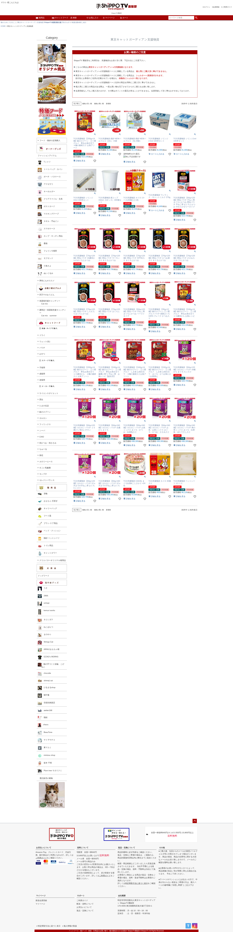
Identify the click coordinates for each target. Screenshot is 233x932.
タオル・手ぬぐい (50, 221)
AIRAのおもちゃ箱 (50, 649)
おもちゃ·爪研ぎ (50, 501)
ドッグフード (43, 576)
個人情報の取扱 (70, 926)
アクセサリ (47, 184)
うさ (44, 588)
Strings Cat (47, 642)
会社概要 (122, 895)
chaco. (45, 724)
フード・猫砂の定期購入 (50, 140)
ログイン (207, 7)
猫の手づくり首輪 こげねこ (53, 665)
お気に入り (93, 18)
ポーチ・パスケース (51, 177)
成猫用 (42, 374)
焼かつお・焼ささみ (47, 443)
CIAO (41, 437)
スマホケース (48, 228)
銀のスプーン (45, 412)
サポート (81, 895)
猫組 (44, 717)
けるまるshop (48, 687)
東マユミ (46, 747)
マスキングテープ (50, 214)
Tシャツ (46, 162)
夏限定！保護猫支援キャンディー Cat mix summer (52, 313)
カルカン (43, 418)
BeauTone (47, 732)
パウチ (42, 348)
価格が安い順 (87, 104)
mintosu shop (48, 755)
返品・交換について (126, 847)
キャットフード (61, 18)
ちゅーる (43, 449)
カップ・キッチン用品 (52, 236)
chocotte (46, 673)
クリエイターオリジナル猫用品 (52, 560)
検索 (196, 18)
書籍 (44, 243)
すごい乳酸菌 (45, 468)
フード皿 (46, 516)
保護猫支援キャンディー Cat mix (49, 302)
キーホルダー (48, 191)
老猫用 (42, 380)
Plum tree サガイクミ (52, 770)
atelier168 (47, 710)
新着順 (108, 104)
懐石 (41, 455)
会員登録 (216, 7)
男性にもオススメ (46, 281)
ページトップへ (195, 821)
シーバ (42, 430)
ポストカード (48, 206)
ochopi (45, 603)
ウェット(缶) (44, 341)
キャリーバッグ (49, 508)
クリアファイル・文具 (52, 199)
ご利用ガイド (227, 7)
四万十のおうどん (46, 295)
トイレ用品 (47, 545)
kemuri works (48, 610)
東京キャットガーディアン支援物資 (31, 22)
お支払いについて (43, 847)
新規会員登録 (41, 900)
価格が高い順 (99, 104)
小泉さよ (46, 266)
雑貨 (75, 18)
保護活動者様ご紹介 (79, 22)
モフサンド (47, 258)
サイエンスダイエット (48, 393)
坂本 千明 (47, 763)
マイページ (110, 18)
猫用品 (41, 18)
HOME (3, 26)
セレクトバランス (46, 480)
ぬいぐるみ (47, 273)
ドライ (42, 335)
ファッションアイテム (47, 155)
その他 (162, 847)
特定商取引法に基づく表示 (136, 883)
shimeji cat (47, 680)
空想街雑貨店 (48, 703)
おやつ (42, 354)
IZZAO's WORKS (50, 657)
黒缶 (41, 399)
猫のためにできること (9, 22)
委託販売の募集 (45, 778)
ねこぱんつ (47, 627)
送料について (82, 847)
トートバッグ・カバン (52, 169)
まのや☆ (46, 634)
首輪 (44, 493)
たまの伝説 (44, 406)
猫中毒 (45, 695)
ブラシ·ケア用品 (50, 523)
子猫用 (42, 367)
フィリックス (45, 424)
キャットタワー (49, 553)
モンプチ (43, 474)
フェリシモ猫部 (49, 251)
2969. (45, 596)
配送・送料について (85, 904)
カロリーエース (46, 461)
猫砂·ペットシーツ (50, 538)
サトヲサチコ (48, 740)
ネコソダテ (47, 619)
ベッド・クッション (51, 531)
